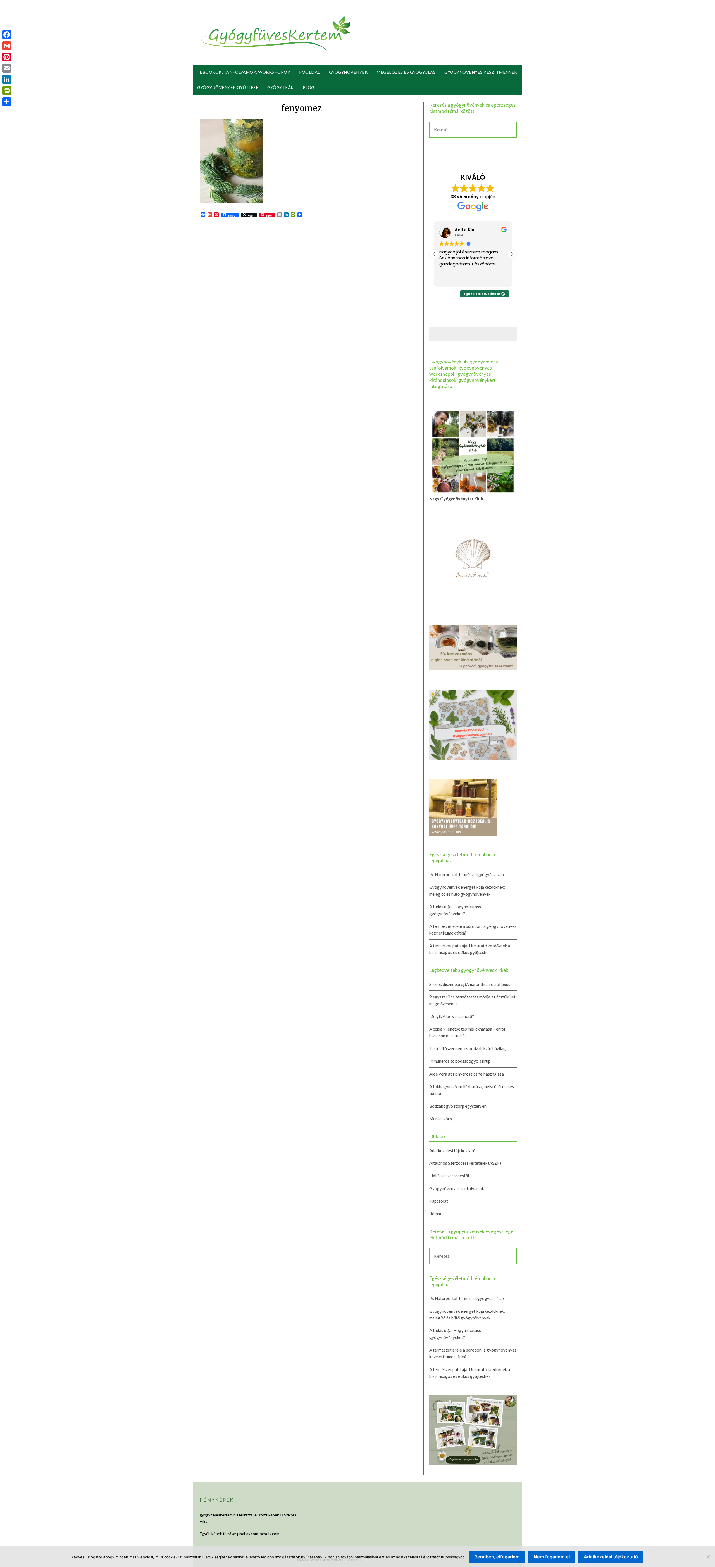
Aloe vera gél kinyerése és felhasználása (466, 1073)
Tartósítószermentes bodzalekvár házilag (467, 1048)
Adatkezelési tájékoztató (452, 1150)
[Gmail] (6, 45)
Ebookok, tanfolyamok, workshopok (245, 72)
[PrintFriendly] (6, 90)
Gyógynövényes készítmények (480, 72)
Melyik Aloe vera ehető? (451, 1016)
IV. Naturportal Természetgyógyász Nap (466, 874)
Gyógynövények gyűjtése (227, 87)
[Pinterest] (6, 57)
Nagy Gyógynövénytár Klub (456, 498)
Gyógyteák (280, 87)
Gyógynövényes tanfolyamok (456, 1188)
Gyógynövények (348, 72)
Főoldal (309, 72)
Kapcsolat (438, 1201)
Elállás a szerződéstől (449, 1175)
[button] (512, 254)
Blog (308, 87)
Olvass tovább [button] (453, 278)
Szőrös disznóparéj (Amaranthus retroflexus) (470, 984)
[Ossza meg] (6, 101)
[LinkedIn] (6, 79)
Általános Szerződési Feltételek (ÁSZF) (465, 1163)
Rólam (435, 1213)
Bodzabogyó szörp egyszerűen (458, 1106)
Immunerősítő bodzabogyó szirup (459, 1061)
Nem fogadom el (552, 1556)
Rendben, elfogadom (497, 1556)
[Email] (6, 68)
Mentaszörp (440, 1118)
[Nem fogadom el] (708, 1556)
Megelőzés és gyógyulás (405, 72)
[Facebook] (6, 34)
